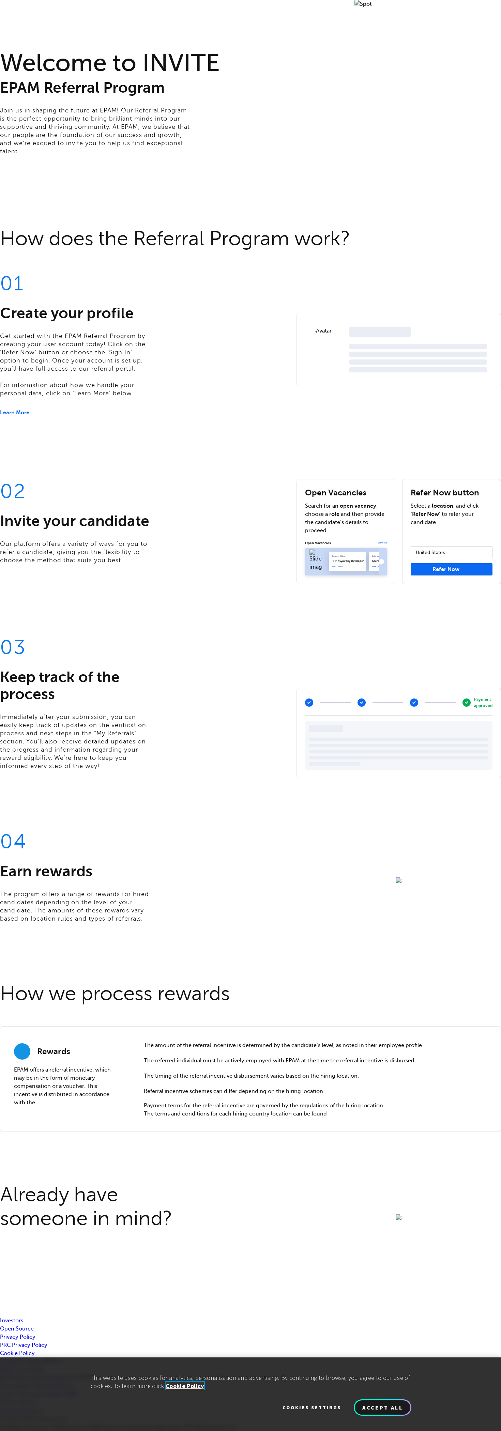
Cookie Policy (17, 1353)
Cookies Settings (312, 1407)
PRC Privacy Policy (23, 1345)
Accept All (382, 1407)
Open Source (17, 1329)
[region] (250, 1394)
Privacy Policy (17, 1337)
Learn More (14, 413)
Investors (11, 1321)
